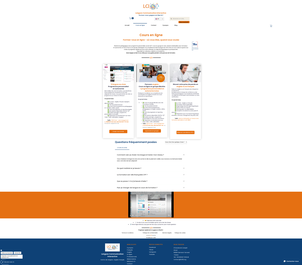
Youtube (152, 254)
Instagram (152, 252)
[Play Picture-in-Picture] (169, 215)
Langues (105, 254)
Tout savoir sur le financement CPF (195, 49)
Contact (130, 264)
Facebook (152, 247)
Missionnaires (131, 259)
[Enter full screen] (172, 215)
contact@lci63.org (180, 259)
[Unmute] (133, 215)
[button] (131, 18)
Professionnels (132, 257)
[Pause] (130, 215)
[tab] (122, 148)
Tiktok (151, 250)
